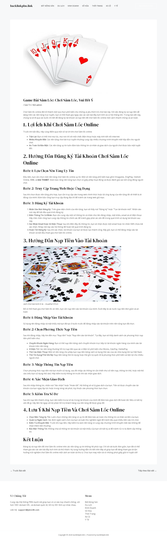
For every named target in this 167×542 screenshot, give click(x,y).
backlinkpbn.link (21, 6)
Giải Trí (27, 105)
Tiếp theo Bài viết (147, 470)
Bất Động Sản (47, 6)
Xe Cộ (108, 6)
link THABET (43, 180)
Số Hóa (85, 6)
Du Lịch (60, 6)
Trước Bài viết (18, 470)
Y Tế (116, 6)
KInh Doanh (73, 6)
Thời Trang (97, 6)
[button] (146, 6)
